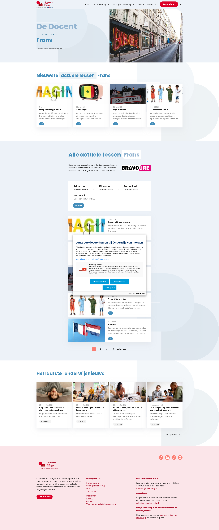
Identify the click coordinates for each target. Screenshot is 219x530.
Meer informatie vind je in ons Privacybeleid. (92, 259)
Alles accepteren (99, 281)
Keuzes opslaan (109, 288)
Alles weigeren (119, 281)
